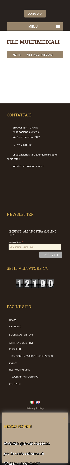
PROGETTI (15, 349)
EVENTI (13, 363)
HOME (12, 320)
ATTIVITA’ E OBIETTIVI (21, 342)
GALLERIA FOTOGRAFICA (25, 376)
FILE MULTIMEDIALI (19, 369)
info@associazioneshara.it (28, 166)
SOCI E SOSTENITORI (21, 334)
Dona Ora (35, 13)
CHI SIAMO (15, 326)
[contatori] (35, 287)
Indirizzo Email (16, 242)
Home (17, 54)
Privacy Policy (35, 408)
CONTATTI (15, 384)
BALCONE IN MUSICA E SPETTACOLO (32, 356)
